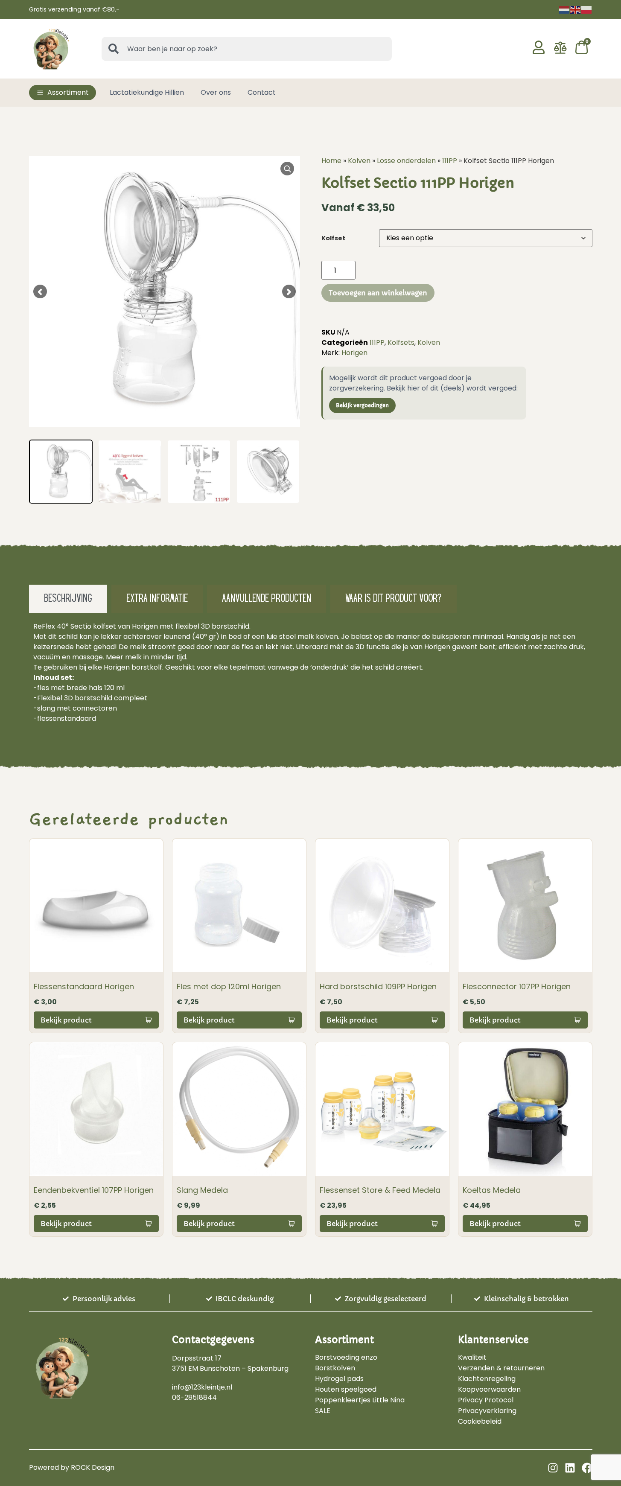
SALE (322, 1411)
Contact (262, 92)
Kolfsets (401, 342)
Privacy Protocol (485, 1400)
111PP (449, 161)
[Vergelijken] (560, 52)
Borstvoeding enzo (346, 1357)
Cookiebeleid (479, 1421)
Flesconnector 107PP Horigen (517, 986)
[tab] (68, 599)
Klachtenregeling (487, 1379)
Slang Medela (202, 1190)
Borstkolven (335, 1368)
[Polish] (586, 9)
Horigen (354, 353)
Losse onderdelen (406, 161)
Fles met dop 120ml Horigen (229, 986)
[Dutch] (564, 9)
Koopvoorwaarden (489, 1389)
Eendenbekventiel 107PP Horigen (94, 1190)
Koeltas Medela (492, 1190)
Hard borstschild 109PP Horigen (378, 986)
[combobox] (247, 49)
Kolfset (333, 238)
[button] (62, 92)
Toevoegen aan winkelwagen (378, 292)
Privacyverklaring (487, 1411)
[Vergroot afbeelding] (287, 168)
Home (331, 161)
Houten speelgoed (345, 1389)
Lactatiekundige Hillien (147, 92)
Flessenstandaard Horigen (84, 986)
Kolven (359, 161)
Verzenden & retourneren (501, 1368)
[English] (575, 9)
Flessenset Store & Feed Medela (380, 1190)
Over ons (216, 92)
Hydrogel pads (339, 1379)
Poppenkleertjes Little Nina (360, 1400)
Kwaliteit (472, 1357)
